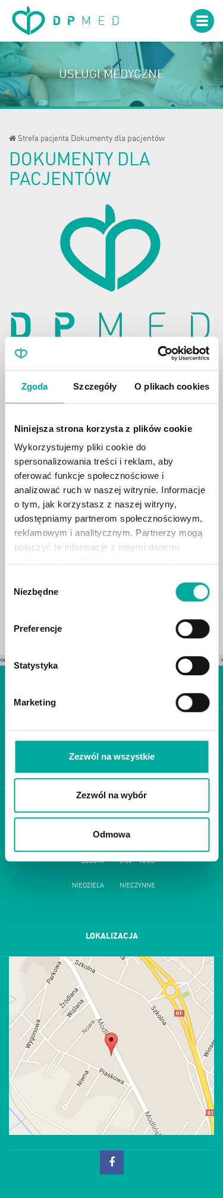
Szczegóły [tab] (95, 386)
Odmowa (111, 834)
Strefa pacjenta (43, 139)
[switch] (192, 628)
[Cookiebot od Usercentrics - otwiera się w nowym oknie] (158, 353)
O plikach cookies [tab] (171, 386)
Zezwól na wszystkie (112, 756)
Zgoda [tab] (34, 386)
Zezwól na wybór (111, 795)
